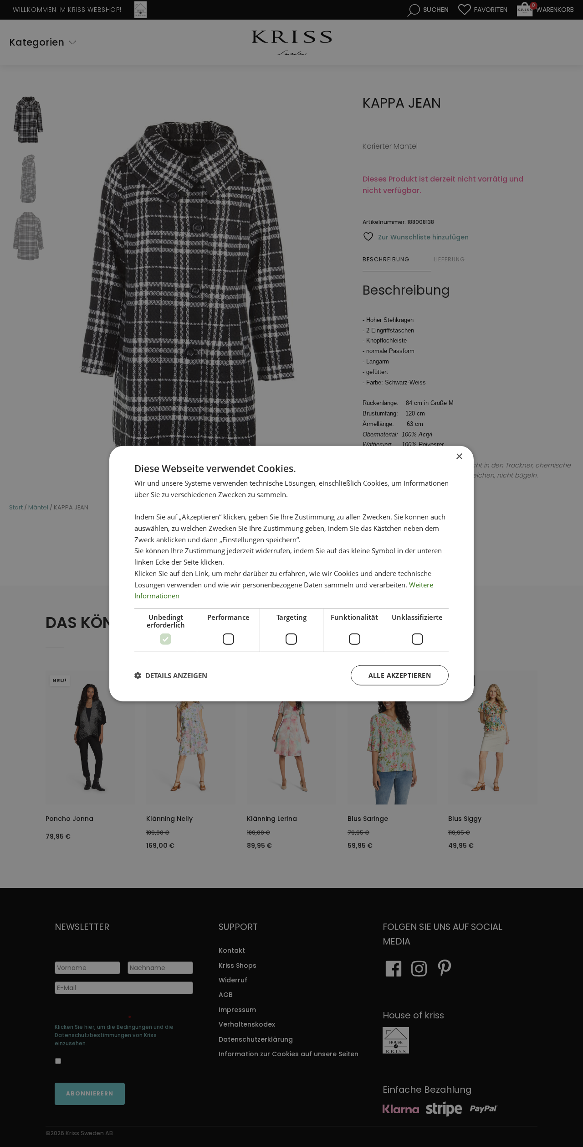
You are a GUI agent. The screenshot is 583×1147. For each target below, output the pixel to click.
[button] (170, 675)
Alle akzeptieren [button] (399, 675)
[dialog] (291, 573)
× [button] (458, 456)
